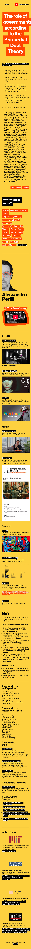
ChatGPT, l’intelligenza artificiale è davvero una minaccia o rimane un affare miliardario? (15, 877)
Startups (14, 242)
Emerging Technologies (12, 226)
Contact (26, 4)
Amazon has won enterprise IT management (13, 803)
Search (21, 4)
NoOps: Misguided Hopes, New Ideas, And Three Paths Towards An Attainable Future (16, 814)
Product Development (11, 239)
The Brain (5, 583)
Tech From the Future (9, 431)
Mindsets (17, 236)
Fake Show (5, 398)
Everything (22, 245)
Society (5, 242)
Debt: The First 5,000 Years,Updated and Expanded (15, 64)
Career (5, 214)
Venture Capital (9, 245)
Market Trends (16, 232)
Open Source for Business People (14, 807)
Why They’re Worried (8, 851)
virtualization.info (7, 770)
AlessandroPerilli (14, 297)
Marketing (6, 236)
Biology (5, 210)
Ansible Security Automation (11, 761)
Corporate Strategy (10, 220)
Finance (25, 188)
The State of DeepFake (9, 371)
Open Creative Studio (9, 340)
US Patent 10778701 (8, 786)
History (5, 232)
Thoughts (5, 601)
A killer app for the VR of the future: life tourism (15, 819)
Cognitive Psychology (11, 217)
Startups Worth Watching (10, 558)
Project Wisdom (7, 749)
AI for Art (5, 530)
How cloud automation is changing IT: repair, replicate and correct (14, 903)
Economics (16, 188)
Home (6, 4)
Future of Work (17, 229)
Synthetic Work (7, 458)
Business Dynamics (18, 210)
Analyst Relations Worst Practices (14, 810)
